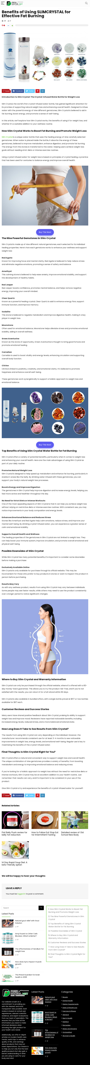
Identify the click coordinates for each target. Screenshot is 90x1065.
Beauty (65, 997)
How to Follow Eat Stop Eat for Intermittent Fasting (45, 833)
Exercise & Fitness (69, 1011)
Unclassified (67, 1032)
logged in (21, 894)
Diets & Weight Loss (70, 1008)
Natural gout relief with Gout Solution (51, 999)
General (66, 1015)
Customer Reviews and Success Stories (68, 942)
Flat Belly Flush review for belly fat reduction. (14, 833)
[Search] (86, 3)
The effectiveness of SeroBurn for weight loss (51, 1033)
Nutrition (66, 1022)
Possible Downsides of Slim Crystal (66, 931)
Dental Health (68, 1001)
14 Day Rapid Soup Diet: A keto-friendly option (14, 863)
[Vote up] (12, 25)
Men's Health (67, 1018)
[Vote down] (8, 25)
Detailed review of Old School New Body (72, 833)
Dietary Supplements (71, 1004)
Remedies (66, 1025)
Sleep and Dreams (70, 1029)
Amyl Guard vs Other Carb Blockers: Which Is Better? (26, 935)
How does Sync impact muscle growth (51, 1050)
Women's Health (69, 1036)
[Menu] (3, 3)
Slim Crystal (7, 137)
